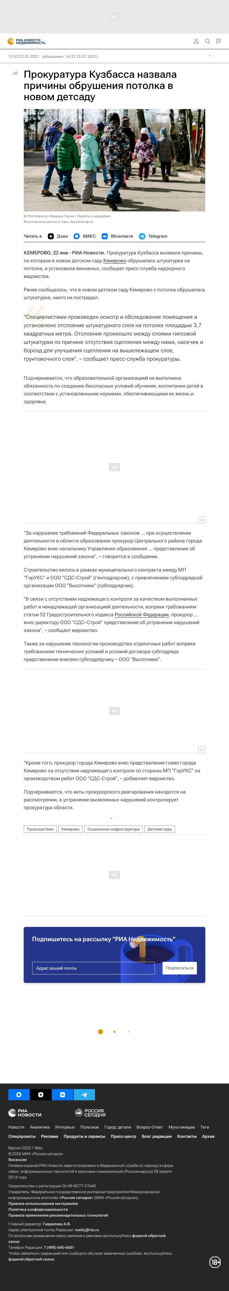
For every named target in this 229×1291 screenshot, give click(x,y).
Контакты (187, 1136)
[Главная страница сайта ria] (9, 41)
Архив (208, 1136)
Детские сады (159, 829)
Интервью (65, 1127)
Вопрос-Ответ (150, 1127)
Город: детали (117, 1127)
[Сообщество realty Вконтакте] (62, 1094)
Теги (205, 1127)
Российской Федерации (142, 614)
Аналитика (40, 1127)
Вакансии (17, 1159)
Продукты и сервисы (84, 1136)
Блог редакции (157, 1136)
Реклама (49, 1136)
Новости (16, 1127)
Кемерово (114, 260)
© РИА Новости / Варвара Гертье (49, 216)
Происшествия (40, 829)
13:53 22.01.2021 (23, 56)
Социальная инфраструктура (113, 829)
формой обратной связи (31, 1259)
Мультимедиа (182, 1127)
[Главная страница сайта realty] (36, 41)
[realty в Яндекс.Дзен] (40, 1094)
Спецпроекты (21, 1136)
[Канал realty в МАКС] (19, 1094)
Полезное (89, 1127)
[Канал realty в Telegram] (84, 1094)
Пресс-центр (123, 1136)
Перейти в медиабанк (94, 216)
